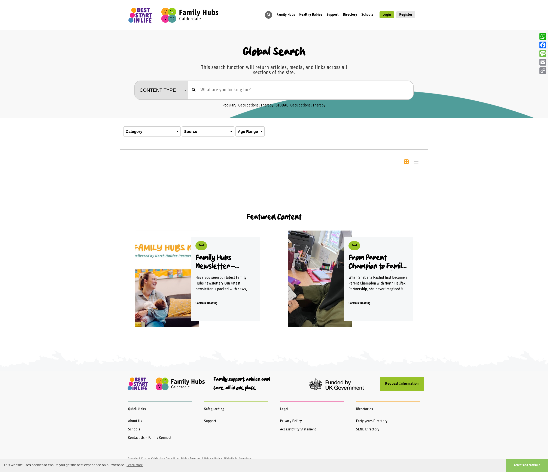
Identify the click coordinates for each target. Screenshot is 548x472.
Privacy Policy (291, 421)
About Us (135, 421)
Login (387, 14)
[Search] (268, 14)
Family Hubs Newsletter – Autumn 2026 (215, 262)
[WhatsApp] (543, 36)
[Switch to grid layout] (406, 162)
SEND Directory (367, 429)
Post (201, 245)
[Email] (543, 62)
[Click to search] (193, 90)
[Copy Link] (543, 70)
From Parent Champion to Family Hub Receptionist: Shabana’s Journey (378, 262)
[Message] (543, 53)
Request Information (401, 384)
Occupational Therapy (256, 106)
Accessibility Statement (298, 429)
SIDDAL (282, 106)
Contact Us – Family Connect (149, 438)
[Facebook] (543, 45)
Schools (134, 429)
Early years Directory (371, 421)
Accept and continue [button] (527, 465)
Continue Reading (206, 303)
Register (405, 14)
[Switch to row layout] (416, 162)
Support (210, 421)
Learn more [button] (135, 465)
